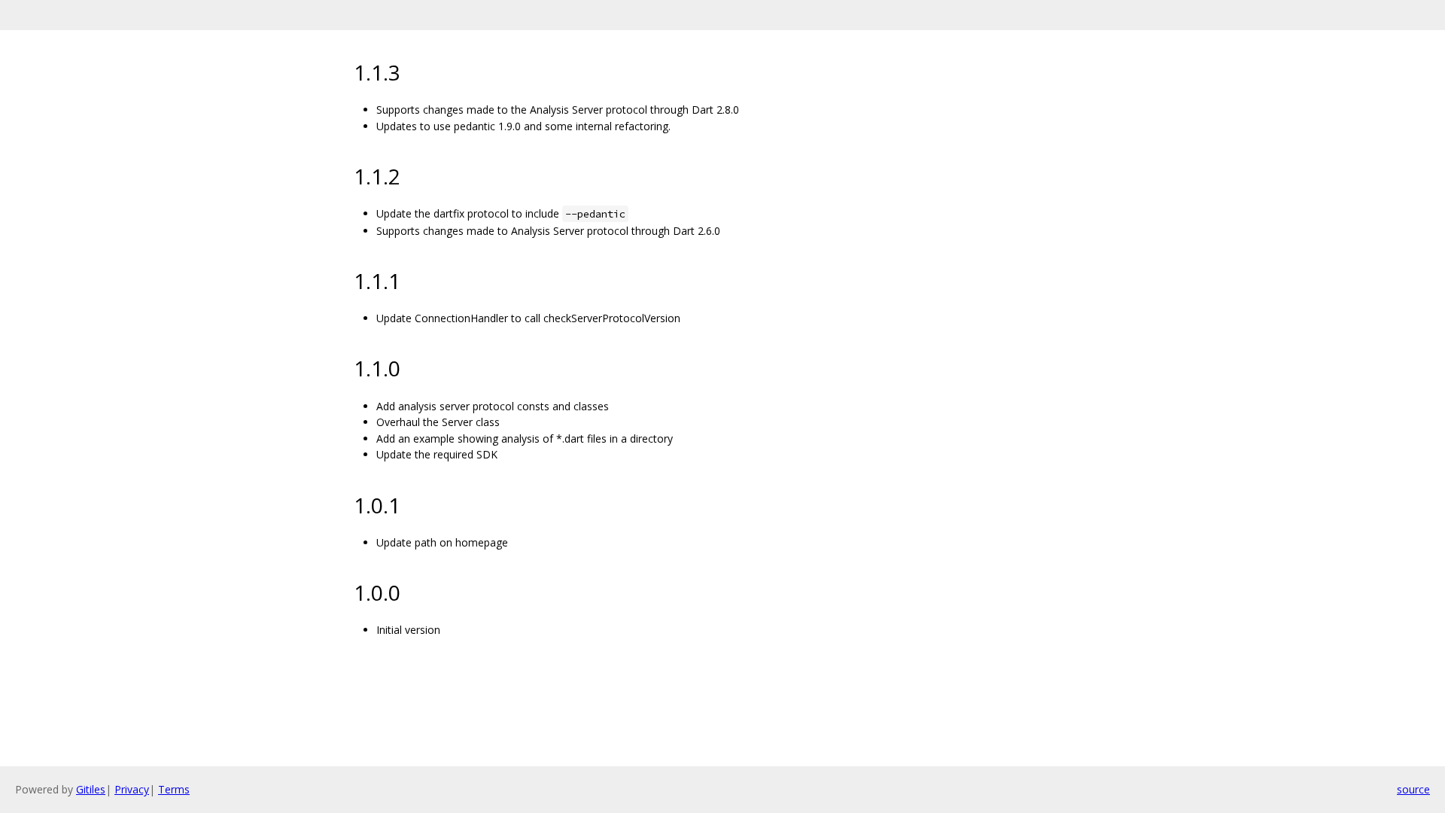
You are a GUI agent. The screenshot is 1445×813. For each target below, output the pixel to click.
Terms (174, 789)
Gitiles (90, 789)
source (1413, 789)
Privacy (131, 789)
